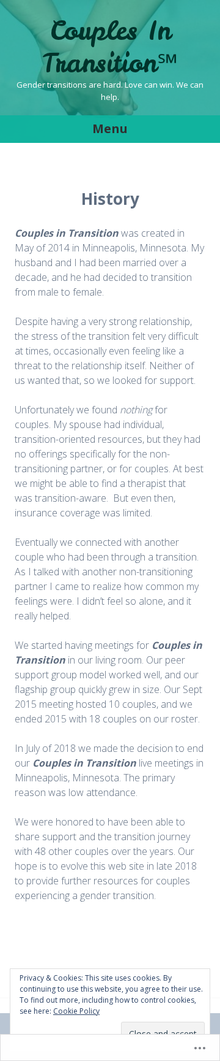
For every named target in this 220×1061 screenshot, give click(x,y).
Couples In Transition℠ (110, 46)
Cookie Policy (76, 1011)
